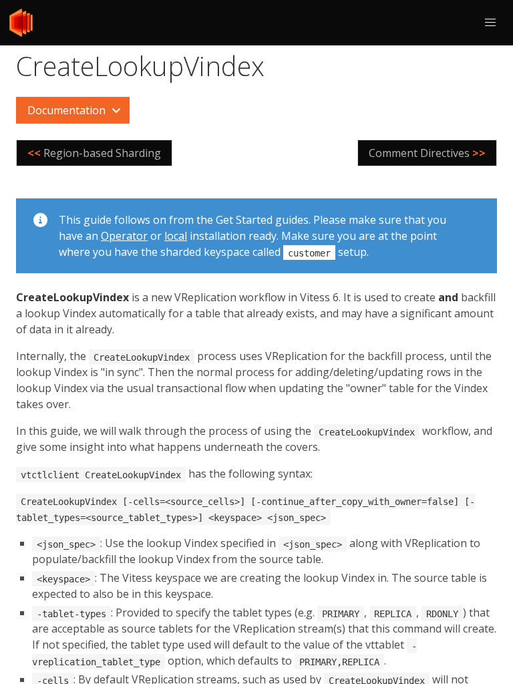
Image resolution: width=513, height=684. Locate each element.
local (175, 235)
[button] (490, 22)
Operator (124, 235)
